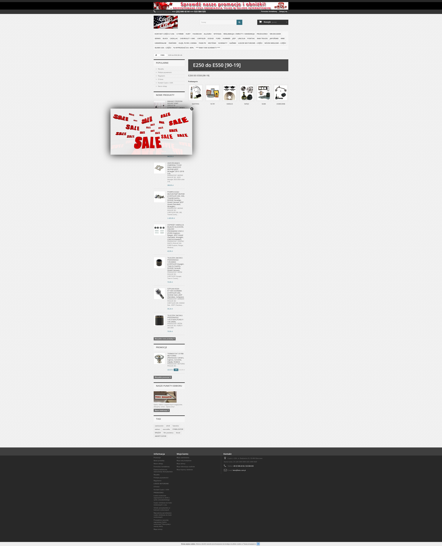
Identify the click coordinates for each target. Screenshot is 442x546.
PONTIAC (251, 38)
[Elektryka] (195, 92)
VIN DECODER (275, 34)
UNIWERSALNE (160, 43)
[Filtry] (212, 92)
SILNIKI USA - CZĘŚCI (163, 47)
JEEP (234, 38)
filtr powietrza (168, 433)
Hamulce (230, 104)
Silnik (264, 104)
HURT (188, 34)
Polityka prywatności (164, 72)
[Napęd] (246, 92)
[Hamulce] (229, 92)
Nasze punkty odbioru (169, 385)
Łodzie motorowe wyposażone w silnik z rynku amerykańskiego (162, 498)
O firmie (180, 34)
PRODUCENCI (262, 34)
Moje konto (182, 454)
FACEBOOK (197, 34)
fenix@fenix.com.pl (239, 470)
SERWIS (158, 38)
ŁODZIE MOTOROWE (161, 484)
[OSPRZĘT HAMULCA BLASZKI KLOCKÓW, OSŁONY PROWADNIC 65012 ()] (159, 230)
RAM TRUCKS (262, 38)
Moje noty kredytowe (184, 461)
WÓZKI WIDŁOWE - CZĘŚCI (275, 43)
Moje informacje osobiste (186, 467)
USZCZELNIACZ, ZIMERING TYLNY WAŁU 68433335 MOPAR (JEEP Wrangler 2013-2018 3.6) (175, 168)
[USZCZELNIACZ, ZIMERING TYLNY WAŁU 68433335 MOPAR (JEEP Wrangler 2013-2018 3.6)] (159, 168)
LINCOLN (241, 38)
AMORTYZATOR (160, 436)
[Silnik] (263, 92)
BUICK (165, 38)
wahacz (157, 429)
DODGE (211, 38)
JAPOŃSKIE (274, 38)
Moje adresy (181, 464)
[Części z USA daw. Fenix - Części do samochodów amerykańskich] (175, 22)
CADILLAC (174, 38)
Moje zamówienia (183, 458)
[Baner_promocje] (221, 6)
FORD (218, 38)
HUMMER (226, 38)
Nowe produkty (165, 95)
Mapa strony (158, 529)
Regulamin (161, 76)
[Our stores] (169, 397)
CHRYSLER (201, 38)
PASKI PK (202, 43)
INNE (283, 38)
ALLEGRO (207, 34)
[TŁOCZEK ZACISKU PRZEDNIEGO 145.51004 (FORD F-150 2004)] (159, 320)
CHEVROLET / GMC (187, 38)
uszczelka (166, 429)
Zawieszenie (280, 104)
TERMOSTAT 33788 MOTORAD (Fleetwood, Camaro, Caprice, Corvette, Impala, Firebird (175, 357)
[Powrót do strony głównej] (156, 55)
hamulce (176, 426)
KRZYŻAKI (212, 43)
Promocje (161, 347)
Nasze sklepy (162, 86)
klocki (178, 433)
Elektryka (195, 104)
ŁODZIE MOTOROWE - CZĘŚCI (250, 43)
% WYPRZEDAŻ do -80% (183, 47)
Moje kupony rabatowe (185, 470)
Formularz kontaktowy (269, 11)
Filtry (213, 104)
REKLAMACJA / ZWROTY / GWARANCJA (239, 34)
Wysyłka (217, 34)
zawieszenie (159, 426)
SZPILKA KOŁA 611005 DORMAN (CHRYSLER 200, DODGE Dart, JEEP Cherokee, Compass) (175, 292)
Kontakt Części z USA (164, 34)
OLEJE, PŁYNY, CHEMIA (188, 43)
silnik (168, 426)
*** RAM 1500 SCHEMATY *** (208, 47)
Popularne (162, 62)
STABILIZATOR (177, 429)
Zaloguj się (283, 11)
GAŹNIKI (232, 43)
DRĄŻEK (158, 433)
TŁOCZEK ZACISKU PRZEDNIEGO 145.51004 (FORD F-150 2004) (175, 318)
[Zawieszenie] (280, 92)
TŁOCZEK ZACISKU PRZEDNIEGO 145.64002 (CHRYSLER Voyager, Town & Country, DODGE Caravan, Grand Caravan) (175, 264)
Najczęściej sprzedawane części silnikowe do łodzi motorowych (163, 515)
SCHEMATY (222, 43)
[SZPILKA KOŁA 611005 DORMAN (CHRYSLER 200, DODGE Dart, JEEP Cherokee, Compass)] (159, 293)
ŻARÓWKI (172, 43)
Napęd (246, 104)
